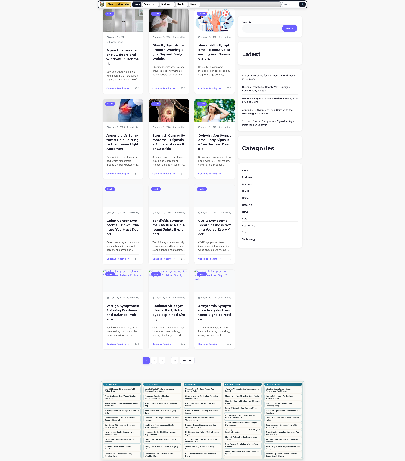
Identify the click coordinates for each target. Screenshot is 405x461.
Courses (247, 184)
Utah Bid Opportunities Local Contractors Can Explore (278, 390)
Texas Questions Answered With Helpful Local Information (242, 430)
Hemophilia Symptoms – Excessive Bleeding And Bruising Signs (214, 52)
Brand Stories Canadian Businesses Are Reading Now (282, 433)
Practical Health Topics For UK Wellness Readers (162, 418)
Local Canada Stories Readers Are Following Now (119, 433)
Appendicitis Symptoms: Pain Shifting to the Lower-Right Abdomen (122, 142)
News (193, 4)
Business (165, 4)
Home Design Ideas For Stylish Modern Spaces (242, 452)
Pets (244, 218)
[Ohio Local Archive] (102, 4)
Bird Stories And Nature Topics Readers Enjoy (202, 433)
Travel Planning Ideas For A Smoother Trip (161, 404)
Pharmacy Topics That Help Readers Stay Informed (160, 433)
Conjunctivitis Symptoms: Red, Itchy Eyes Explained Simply (168, 312)
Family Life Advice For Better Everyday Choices (161, 447)
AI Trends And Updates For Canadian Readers (282, 440)
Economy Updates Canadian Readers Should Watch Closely (281, 454)
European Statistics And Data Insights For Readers (241, 423)
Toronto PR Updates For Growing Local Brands (242, 390)
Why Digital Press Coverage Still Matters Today (122, 411)
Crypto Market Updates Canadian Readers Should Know (159, 390)
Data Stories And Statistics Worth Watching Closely (159, 454)
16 (175, 361)
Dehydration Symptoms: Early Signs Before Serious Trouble (214, 142)
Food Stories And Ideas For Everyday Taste (160, 411)
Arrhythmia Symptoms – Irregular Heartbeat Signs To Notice (214, 312)
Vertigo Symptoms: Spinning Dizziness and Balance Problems (122, 312)
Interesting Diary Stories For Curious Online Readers (201, 440)
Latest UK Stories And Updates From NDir (241, 409)
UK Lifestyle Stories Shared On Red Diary (200, 454)
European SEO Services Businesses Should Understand (240, 416)
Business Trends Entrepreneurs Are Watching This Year (200, 426)
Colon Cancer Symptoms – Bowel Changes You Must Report (122, 227)
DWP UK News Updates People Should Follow (282, 418)
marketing (180, 37)
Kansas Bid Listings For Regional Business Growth (279, 397)
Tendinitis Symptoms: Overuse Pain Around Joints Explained (168, 227)
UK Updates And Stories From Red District (200, 404)
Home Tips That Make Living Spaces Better (160, 440)
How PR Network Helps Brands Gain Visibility (241, 438)
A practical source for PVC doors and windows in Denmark (122, 56)
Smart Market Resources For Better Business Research (120, 418)
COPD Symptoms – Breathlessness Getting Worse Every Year (214, 227)
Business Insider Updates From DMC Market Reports (281, 426)
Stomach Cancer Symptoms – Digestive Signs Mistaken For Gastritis (168, 142)
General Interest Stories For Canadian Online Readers (201, 397)
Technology (248, 239)
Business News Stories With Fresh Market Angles (199, 418)
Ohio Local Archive (118, 4)
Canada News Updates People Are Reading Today (199, 390)
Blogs (245, 170)
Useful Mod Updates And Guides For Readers (120, 440)
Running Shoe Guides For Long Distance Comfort (242, 402)
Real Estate (248, 225)
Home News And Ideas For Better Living (242, 396)
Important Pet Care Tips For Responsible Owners (157, 397)
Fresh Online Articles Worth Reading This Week (120, 397)
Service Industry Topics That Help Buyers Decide (199, 447)
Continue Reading (116, 88)
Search (246, 22)
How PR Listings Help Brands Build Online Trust (120, 390)
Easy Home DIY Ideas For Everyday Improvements (120, 426)
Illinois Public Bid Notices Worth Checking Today (279, 404)
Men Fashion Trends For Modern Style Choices (241, 445)
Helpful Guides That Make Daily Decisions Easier (118, 454)
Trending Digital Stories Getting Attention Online (118, 447)
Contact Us (149, 4)
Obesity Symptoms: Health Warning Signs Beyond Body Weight (168, 52)
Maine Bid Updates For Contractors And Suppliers (283, 411)
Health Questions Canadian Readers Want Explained (160, 426)
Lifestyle (247, 204)
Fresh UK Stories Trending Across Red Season (201, 411)
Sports (246, 232)
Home (137, 4)
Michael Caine (116, 42)
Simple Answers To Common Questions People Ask (121, 404)
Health (180, 4)
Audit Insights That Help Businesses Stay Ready (283, 447)
